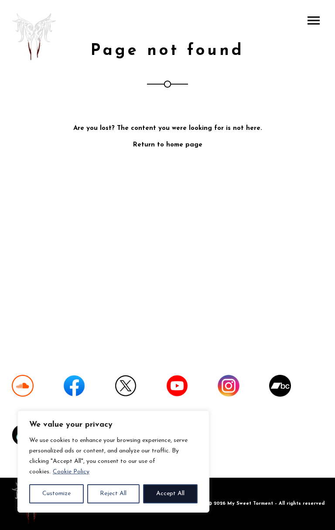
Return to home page (167, 145)
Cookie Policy (71, 472)
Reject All (113, 493)
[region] (113, 462)
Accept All (170, 493)
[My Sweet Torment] (35, 37)
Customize (56, 493)
